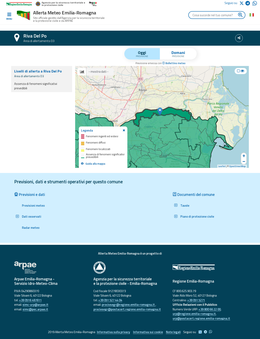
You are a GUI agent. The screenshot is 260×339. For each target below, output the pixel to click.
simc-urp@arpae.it (35, 304)
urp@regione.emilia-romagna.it (194, 313)
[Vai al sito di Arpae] (50, 267)
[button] (29, 217)
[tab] (142, 53)
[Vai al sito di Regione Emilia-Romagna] (209, 267)
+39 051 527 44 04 (110, 300)
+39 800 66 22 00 (209, 309)
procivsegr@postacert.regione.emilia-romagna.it (127, 309)
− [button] (244, 161)
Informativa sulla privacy (113, 332)
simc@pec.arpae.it (35, 309)
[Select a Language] (251, 14)
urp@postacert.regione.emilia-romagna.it (201, 318)
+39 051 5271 (196, 300)
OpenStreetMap (237, 166)
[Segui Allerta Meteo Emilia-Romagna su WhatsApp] (254, 4)
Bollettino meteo (175, 63)
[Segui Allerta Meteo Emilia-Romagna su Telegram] (248, 4)
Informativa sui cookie (148, 332)
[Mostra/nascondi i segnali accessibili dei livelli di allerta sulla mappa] (241, 71)
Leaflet (222, 166)
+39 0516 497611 (30, 300)
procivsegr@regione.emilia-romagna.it (128, 304)
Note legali (173, 332)
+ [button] (244, 155)
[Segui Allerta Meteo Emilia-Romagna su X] (242, 3)
